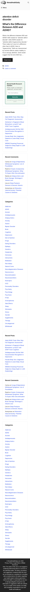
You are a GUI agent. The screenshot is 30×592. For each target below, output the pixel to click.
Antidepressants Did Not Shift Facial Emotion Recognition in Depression (14, 131)
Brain (6, 229)
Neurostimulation (10, 275)
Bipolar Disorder (10, 226)
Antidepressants (10, 215)
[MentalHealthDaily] (3, 2)
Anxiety (7, 221)
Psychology (8, 292)
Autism (7, 223)
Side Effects (9, 303)
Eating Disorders (10, 243)
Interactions (8, 258)
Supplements (9, 318)
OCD (6, 283)
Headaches (8, 252)
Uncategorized (9, 323)
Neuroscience (9, 272)
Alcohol (7, 212)
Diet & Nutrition (10, 238)
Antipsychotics (9, 218)
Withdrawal (8, 326)
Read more (7, 60)
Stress (7, 312)
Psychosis (8, 295)
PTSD (7, 298)
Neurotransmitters (10, 278)
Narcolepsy (8, 263)
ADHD (7, 66)
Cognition (8, 232)
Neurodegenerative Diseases (14, 269)
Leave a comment (10, 68)
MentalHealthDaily (13, 2)
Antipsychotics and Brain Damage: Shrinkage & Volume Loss (14, 178)
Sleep (7, 306)
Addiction (8, 206)
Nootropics (8, 280)
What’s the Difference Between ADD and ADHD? (14, 27)
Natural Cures (9, 266)
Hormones (8, 255)
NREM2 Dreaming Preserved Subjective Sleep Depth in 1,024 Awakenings (15, 146)
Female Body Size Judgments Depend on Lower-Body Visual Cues (14, 138)
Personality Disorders (12, 286)
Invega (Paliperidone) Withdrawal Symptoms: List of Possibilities (15, 164)
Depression (8, 235)
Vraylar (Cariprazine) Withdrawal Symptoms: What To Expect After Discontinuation (15, 171)
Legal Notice (17, 563)
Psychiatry (8, 289)
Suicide (7, 315)
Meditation (8, 261)
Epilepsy (7, 246)
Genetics (8, 249)
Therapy (7, 320)
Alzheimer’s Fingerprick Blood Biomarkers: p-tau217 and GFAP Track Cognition (14, 124)
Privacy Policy (9, 563)
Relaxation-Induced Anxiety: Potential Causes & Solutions (13, 190)
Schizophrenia (9, 300)
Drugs (7, 241)
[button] (28, 2)
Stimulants (8, 309)
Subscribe (15, 97)
